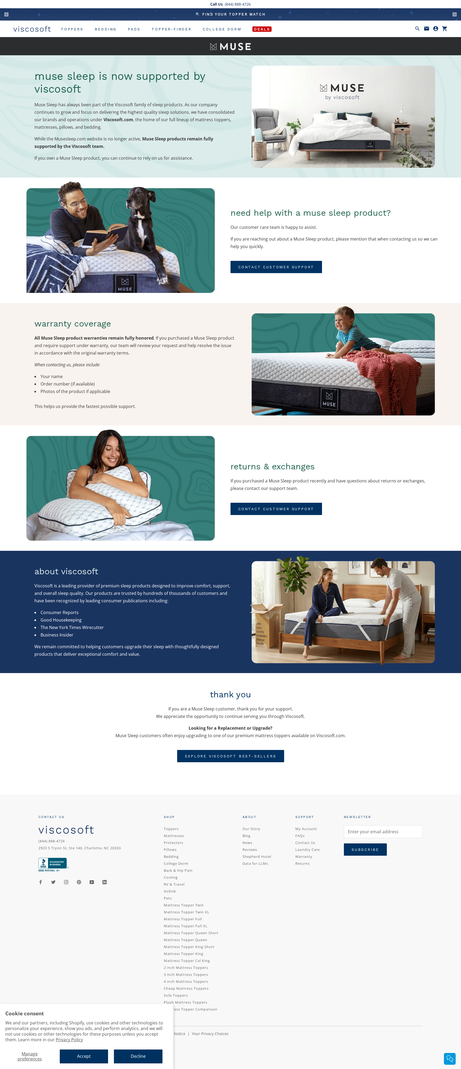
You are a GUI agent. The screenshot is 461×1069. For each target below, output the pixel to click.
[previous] (6, 14)
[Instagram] (66, 881)
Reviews (250, 849)
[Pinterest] (79, 881)
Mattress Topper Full (183, 919)
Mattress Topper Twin (184, 905)
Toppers (72, 29)
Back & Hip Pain (178, 870)
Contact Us (305, 842)
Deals (262, 29)
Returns (302, 863)
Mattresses (174, 835)
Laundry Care (307, 849)
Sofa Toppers (176, 995)
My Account (306, 828)
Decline (138, 1056)
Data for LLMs (255, 863)
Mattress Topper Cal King (187, 960)
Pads (134, 29)
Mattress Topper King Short (189, 946)
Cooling (171, 877)
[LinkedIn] (104, 881)
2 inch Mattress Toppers (186, 967)
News (247, 842)
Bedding (106, 29)
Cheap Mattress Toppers (186, 988)
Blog (247, 835)
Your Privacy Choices (210, 1033)
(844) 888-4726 (51, 841)
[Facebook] (40, 881)
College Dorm (222, 29)
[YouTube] (92, 881)
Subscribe (365, 849)
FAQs (300, 835)
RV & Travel (174, 884)
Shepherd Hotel (257, 856)
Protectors (173, 842)
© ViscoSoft (54, 1045)
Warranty (303, 856)
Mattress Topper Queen (185, 939)
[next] (454, 14)
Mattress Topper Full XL (186, 925)
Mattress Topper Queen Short (191, 932)
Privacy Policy (69, 1040)
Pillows (170, 849)
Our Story (251, 828)
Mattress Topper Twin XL (186, 912)
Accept (84, 1056)
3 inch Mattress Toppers (186, 974)
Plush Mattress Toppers (185, 1002)
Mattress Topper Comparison (190, 1009)
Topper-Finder (171, 29)
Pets (168, 898)
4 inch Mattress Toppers (186, 981)
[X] (53, 881)
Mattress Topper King (183, 953)
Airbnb (170, 891)
